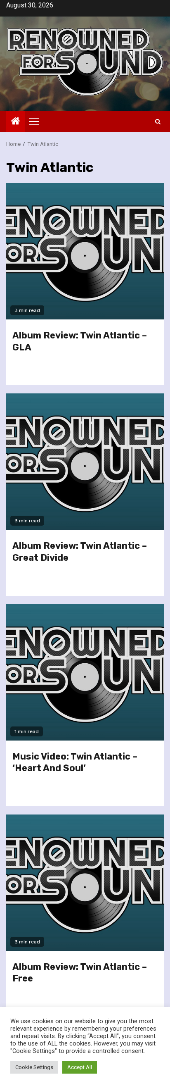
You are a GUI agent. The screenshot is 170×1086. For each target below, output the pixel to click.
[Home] (15, 122)
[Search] (158, 122)
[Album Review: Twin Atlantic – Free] (85, 882)
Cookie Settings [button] (34, 1067)
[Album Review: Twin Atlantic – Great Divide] (85, 461)
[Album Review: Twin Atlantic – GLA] (85, 251)
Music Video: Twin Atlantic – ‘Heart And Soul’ (74, 762)
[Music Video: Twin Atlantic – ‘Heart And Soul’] (85, 672)
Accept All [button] (79, 1067)
